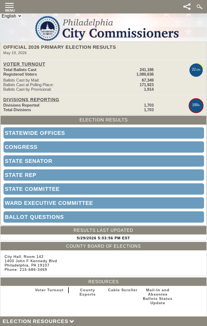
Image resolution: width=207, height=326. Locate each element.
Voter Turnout (49, 290)
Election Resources (35, 321)
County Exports (88, 292)
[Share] (187, 6)
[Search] (199, 5)
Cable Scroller (122, 290)
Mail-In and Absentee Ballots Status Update (157, 296)
